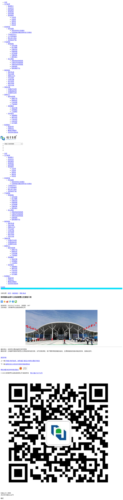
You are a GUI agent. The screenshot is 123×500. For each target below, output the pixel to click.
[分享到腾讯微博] (10, 302)
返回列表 (3, 357)
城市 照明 (11, 83)
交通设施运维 (12, 91)
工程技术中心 (12, 34)
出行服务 (14, 123)
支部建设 (14, 110)
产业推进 (14, 104)
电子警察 (14, 47)
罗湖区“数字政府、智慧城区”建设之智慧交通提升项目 (22, 361)
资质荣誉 (11, 15)
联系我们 (7, 125)
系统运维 (7, 87)
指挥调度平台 (16, 68)
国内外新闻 (11, 96)
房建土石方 (11, 76)
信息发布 (11, 113)
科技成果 (11, 28)
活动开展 (14, 108)
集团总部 (11, 126)
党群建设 (11, 106)
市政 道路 (11, 74)
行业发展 (14, 102)
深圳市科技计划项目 (18, 30)
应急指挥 (14, 66)
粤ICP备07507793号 (36, 373)
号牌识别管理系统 (17, 64)
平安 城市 (11, 77)
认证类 (14, 17)
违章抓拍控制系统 (17, 60)
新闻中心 (7, 94)
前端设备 (11, 44)
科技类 (14, 25)
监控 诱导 (11, 81)
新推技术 (14, 100)
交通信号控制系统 (17, 62)
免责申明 (10, 369)
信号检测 (14, 53)
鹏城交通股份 (12, 130)
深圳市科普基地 (13, 132)
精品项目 (7, 70)
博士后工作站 (12, 38)
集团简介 (11, 6)
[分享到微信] (16, 302)
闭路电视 (14, 51)
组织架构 (11, 10)
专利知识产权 (12, 40)
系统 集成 (11, 72)
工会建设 (14, 111)
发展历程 (11, 11)
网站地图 (3, 369)
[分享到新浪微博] (7, 302)
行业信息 (14, 119)
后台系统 (11, 59)
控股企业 (11, 128)
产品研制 (7, 42)
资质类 (14, 21)
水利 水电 (11, 85)
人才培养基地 (12, 36)
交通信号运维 (12, 89)
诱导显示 (14, 57)
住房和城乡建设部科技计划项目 (22, 32)
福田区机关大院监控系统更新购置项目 (17, 364)
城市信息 (14, 117)
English (3, 287)
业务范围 (11, 13)
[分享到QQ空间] (5, 302)
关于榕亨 (7, 4)
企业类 (14, 19)
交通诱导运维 (12, 93)
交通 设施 (11, 79)
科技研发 (7, 27)
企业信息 (14, 121)
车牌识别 (14, 49)
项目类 (14, 23)
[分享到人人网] (13, 302)
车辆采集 (14, 55)
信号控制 (14, 45)
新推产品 (14, 98)
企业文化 (11, 8)
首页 (5, 2)
